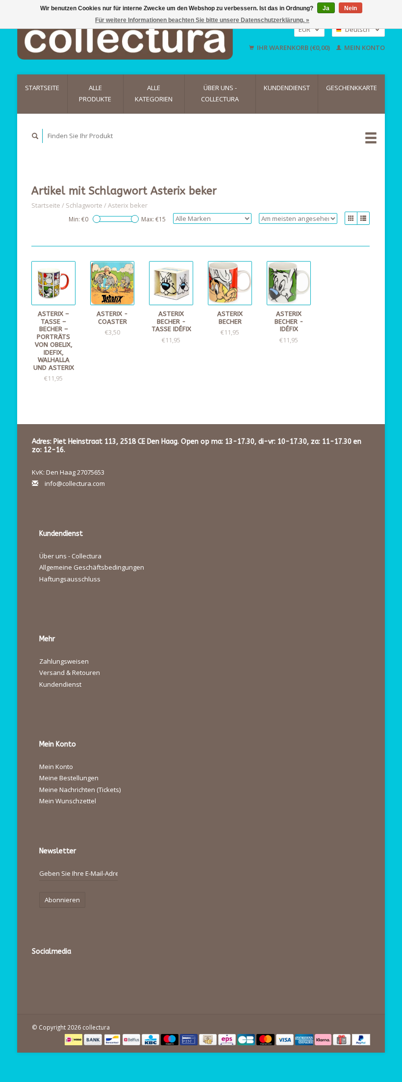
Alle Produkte (95, 93)
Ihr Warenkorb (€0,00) (293, 47)
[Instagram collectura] (162, 978)
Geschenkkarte (351, 87)
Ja (326, 8)
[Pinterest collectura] (101, 978)
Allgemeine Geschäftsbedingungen (91, 567)
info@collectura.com (75, 483)
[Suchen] (35, 136)
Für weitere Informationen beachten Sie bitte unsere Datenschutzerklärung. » (202, 20)
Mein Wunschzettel (67, 800)
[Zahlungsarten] (74, 1038)
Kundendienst (287, 87)
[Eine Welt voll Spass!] (130, 38)
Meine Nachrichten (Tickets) (80, 789)
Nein (350, 8)
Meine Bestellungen (69, 777)
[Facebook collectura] (41, 978)
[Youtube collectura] (121, 978)
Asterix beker (128, 205)
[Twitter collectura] (61, 978)
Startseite (42, 87)
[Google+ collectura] (81, 978)
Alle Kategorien (154, 93)
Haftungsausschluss (69, 579)
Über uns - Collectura (220, 93)
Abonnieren (62, 899)
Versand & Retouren (69, 672)
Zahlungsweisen (64, 661)
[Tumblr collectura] (142, 978)
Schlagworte (84, 205)
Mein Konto (364, 47)
